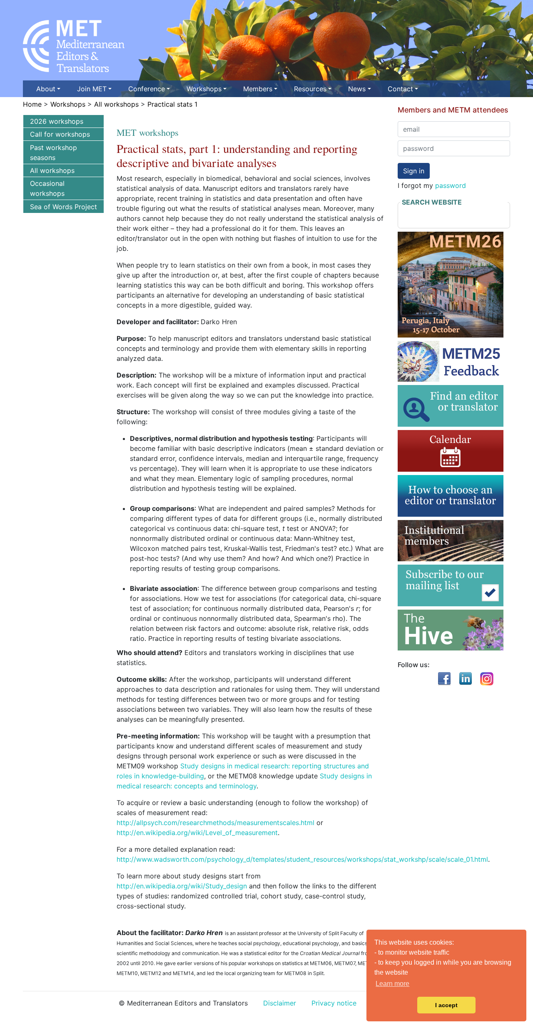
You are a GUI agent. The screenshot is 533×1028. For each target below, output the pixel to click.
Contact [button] (400, 89)
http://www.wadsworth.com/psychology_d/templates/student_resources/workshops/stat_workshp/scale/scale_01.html (302, 859)
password (450, 185)
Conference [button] (146, 89)
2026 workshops (56, 121)
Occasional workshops (47, 188)
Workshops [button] (204, 89)
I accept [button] (446, 1005)
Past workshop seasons (53, 152)
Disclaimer (279, 1003)
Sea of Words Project (63, 207)
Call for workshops (60, 134)
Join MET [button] (92, 89)
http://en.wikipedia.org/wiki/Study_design (182, 886)
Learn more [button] (392, 983)
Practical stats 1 (172, 104)
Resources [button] (310, 89)
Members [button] (257, 89)
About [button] (45, 89)
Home (32, 104)
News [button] (357, 89)
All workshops (116, 104)
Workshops (67, 104)
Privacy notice (333, 1003)
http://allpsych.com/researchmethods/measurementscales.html (215, 822)
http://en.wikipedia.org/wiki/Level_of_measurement (197, 832)
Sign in (413, 171)
